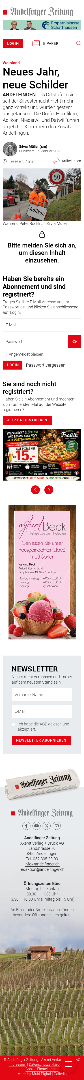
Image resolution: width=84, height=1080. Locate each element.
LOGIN (13, 43)
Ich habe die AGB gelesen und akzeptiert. (43, 726)
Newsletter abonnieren (41, 740)
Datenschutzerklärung (46, 1064)
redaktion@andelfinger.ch (42, 869)
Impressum (17, 1064)
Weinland (11, 62)
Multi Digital (41, 1074)
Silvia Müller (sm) (33, 146)
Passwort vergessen (45, 365)
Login (13, 365)
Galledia (60, 1074)
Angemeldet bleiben (26, 354)
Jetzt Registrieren (27, 420)
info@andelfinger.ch (42, 864)
